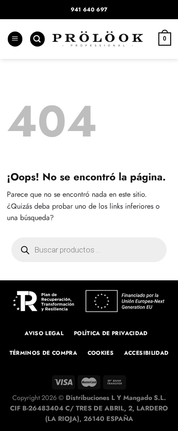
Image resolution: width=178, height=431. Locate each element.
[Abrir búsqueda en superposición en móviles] (89, 250)
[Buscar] (37, 39)
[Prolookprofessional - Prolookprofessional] (97, 39)
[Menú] (15, 39)
